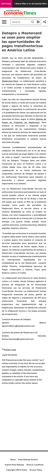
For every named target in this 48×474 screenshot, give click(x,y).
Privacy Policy (36, 470)
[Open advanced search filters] (38, 22)
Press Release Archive (28, 459)
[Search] (32, 22)
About (13, 459)
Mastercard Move (10, 81)
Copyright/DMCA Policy (16, 470)
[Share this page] (44, 22)
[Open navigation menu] (4, 22)
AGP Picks (6, 4)
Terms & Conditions (34, 465)
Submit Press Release (14, 465)
